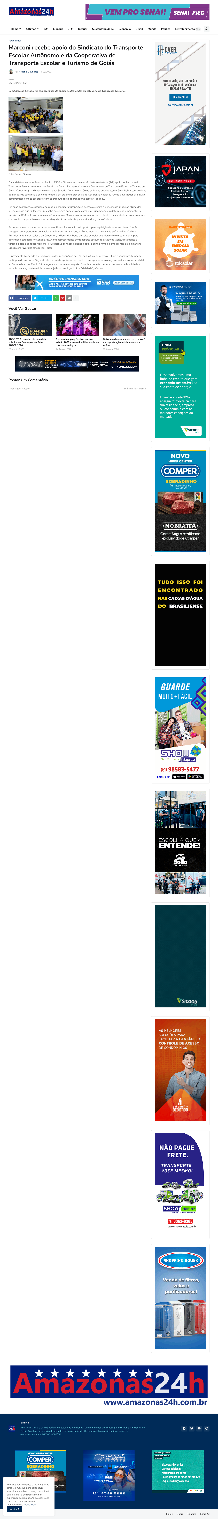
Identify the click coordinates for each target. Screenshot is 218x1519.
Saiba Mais (30, 1504)
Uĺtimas (31, 29)
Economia (125, 29)
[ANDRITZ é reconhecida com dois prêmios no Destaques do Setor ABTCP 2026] (30, 325)
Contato (192, 1514)
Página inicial (15, 41)
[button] (198, 29)
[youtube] (199, 1428)
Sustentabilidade (103, 29)
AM (46, 29)
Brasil (139, 29)
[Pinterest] (62, 298)
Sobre (180, 1514)
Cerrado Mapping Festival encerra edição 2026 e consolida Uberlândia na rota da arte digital (77, 342)
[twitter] (191, 1428)
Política (165, 29)
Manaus (58, 29)
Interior (82, 29)
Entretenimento (185, 29)
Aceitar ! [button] (14, 1509)
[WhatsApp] (56, 298)
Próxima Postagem (134, 388)
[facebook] (184, 1428)
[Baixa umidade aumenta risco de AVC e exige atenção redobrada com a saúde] (124, 325)
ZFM (70, 29)
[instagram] (206, 1428)
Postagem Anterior (20, 388)
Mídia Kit (204, 1514)
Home (14, 29)
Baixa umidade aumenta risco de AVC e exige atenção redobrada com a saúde (124, 342)
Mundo (152, 29)
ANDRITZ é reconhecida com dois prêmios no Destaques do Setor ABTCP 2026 (27, 342)
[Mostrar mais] (76, 298)
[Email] (69, 298)
